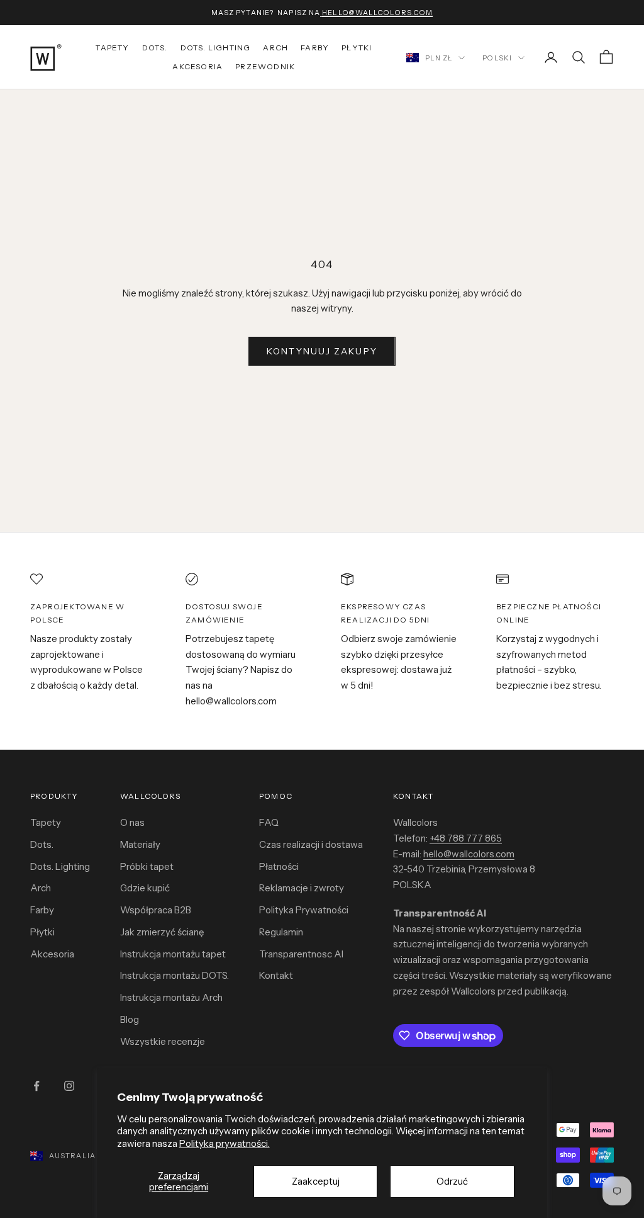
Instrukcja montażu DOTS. (174, 975)
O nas (132, 822)
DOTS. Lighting (215, 47)
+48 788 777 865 (466, 838)
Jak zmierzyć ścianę (162, 932)
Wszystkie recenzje (162, 1041)
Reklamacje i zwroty (301, 888)
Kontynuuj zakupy (322, 351)
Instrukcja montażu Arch (171, 997)
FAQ (269, 822)
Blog (129, 1019)
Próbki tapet (147, 866)
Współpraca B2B (155, 910)
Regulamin (281, 932)
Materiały (140, 844)
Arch (275, 47)
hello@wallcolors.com (468, 854)
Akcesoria (197, 66)
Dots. (155, 47)
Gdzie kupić (145, 888)
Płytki (356, 47)
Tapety (112, 47)
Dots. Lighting (60, 866)
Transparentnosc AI (301, 954)
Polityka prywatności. (224, 1143)
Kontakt (276, 975)
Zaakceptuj (316, 1181)
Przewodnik (265, 66)
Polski (497, 58)
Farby (315, 47)
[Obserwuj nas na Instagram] (69, 1086)
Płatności (279, 866)
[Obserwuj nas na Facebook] (36, 1086)
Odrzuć (452, 1181)
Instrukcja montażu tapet (173, 954)
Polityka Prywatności (303, 910)
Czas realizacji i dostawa (311, 844)
